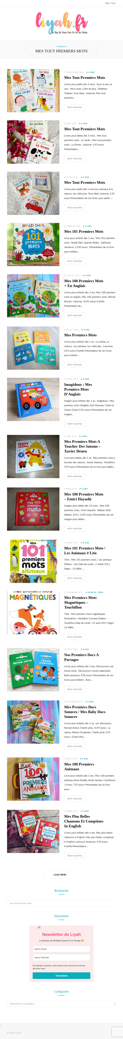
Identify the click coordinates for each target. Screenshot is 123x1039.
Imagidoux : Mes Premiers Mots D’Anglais (78, 389)
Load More (60, 875)
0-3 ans (90, 72)
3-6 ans (87, 275)
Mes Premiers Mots (80, 335)
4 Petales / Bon (94, 592)
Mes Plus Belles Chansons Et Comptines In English (83, 821)
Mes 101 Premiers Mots (83, 231)
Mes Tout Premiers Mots (84, 77)
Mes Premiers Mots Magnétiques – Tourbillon (80, 602)
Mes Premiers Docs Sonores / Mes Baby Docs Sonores (84, 712)
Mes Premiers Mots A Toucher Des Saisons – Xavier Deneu (82, 446)
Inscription (62, 975)
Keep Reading (74, 107)
